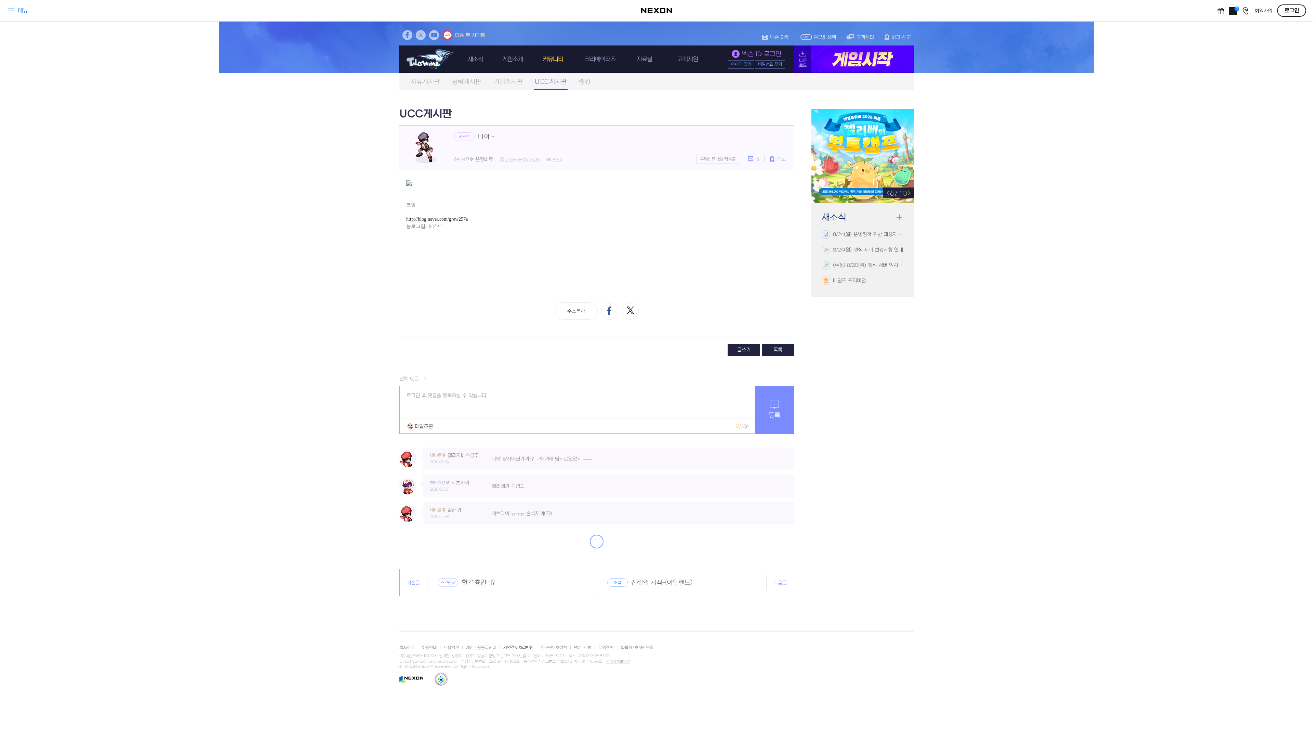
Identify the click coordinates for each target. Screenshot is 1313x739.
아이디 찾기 (741, 64)
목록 (777, 350)
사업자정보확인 (618, 662)
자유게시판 (425, 82)
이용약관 (451, 648)
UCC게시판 (551, 82)
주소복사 (576, 311)
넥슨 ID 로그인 (761, 54)
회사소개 (406, 648)
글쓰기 (744, 350)
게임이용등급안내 (481, 648)
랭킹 (585, 82)
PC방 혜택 (825, 37)
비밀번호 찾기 (770, 64)
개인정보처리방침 (518, 648)
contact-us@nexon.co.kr (435, 661)
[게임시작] (854, 59)
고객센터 (865, 37)
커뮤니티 (553, 59)
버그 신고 (901, 37)
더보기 (899, 217)
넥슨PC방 (582, 648)
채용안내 (429, 648)
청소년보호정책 (554, 648)
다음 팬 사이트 (470, 35)
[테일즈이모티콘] (420, 426)
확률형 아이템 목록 (637, 648)
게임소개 (512, 59)
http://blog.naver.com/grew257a (437, 219)
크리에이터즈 (600, 59)
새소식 (475, 59)
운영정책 (605, 648)
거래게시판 (507, 82)
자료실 (644, 59)
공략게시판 (466, 82)
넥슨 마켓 (780, 37)
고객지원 (687, 59)
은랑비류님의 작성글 (717, 159)
